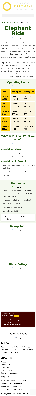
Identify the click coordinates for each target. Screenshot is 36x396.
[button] (18, 15)
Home (3, 22)
